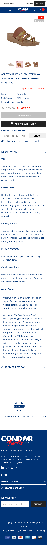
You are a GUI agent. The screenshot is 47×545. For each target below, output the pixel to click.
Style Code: (6, 98)
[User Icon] (34, 10)
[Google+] (7, 467)
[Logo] (23, 10)
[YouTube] (16, 467)
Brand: (4, 94)
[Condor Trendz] (23, 441)
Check (38, 136)
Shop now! (39, 3)
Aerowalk (21, 94)
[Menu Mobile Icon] (2, 10)
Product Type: (7, 102)
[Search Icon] (10, 10)
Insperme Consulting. (35, 530)
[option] (23, 36)
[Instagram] (12, 467)
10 (7, 141)
